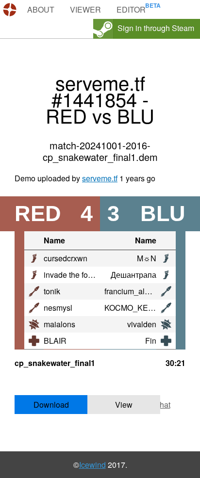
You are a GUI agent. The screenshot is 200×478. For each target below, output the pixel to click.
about (40, 9)
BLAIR (55, 340)
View (124, 404)
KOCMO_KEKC (131, 307)
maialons (59, 324)
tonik (52, 291)
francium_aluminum (138, 291)
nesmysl (58, 307)
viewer (85, 9)
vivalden (141, 324)
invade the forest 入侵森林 (88, 274)
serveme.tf (99, 178)
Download (51, 404)
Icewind (92, 464)
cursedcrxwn (65, 258)
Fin (150, 340)
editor (131, 9)
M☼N (146, 258)
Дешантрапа (133, 274)
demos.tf (10, 9)
